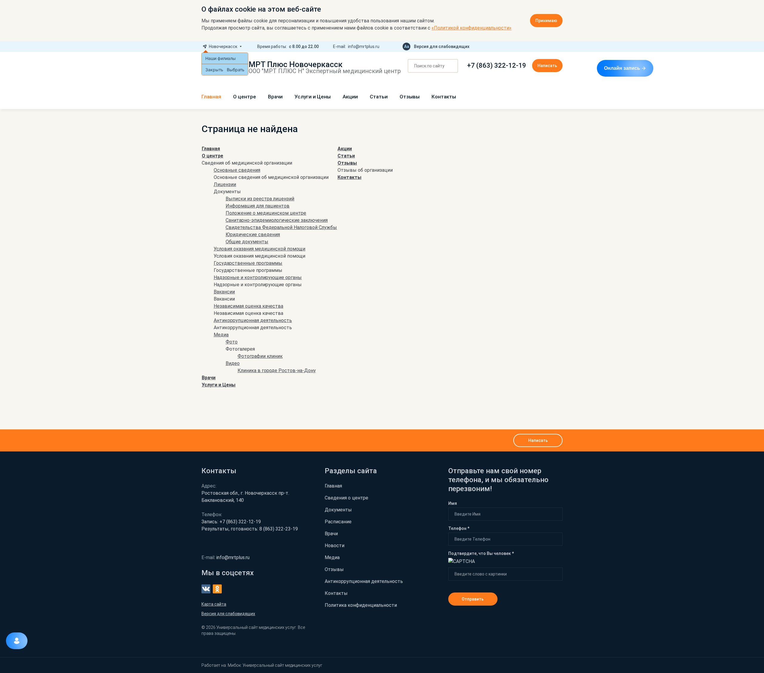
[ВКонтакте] (550, 46)
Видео (233, 363)
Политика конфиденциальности (361, 605)
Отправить (473, 599)
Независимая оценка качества (248, 306)
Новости (334, 545)
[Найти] (451, 66)
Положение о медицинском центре (266, 213)
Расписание (338, 522)
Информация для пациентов (257, 206)
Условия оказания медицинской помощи (259, 249)
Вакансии (224, 292)
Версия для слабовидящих (441, 46)
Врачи (275, 97)
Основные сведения (237, 170)
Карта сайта (213, 604)
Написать (547, 65)
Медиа (221, 335)
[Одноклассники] (560, 46)
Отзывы (410, 97)
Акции (350, 97)
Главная (211, 97)
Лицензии (225, 184)
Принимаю (546, 20)
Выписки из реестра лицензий (260, 199)
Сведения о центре (346, 498)
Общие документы (247, 242)
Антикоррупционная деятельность (253, 320)
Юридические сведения (253, 234)
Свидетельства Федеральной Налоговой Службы (281, 227)
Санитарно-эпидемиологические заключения (277, 220)
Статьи (379, 97)
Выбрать (235, 69)
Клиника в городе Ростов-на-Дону (277, 370)
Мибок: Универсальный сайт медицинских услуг (275, 665)
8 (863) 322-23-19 (249, 529)
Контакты (444, 97)
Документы (338, 510)
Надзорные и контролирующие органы (258, 277)
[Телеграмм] (541, 46)
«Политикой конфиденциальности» (472, 28)
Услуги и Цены (313, 97)
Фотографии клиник (260, 356)
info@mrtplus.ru (363, 46)
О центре (244, 97)
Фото (232, 342)
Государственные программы (248, 263)
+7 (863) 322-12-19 (496, 65)
